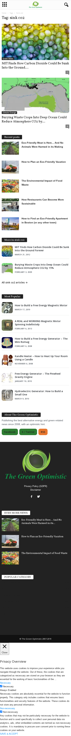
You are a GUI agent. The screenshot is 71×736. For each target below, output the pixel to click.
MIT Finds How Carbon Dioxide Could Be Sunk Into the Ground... (35, 65)
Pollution (7, 607)
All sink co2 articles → (15, 282)
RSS (43, 432)
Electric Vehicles (11, 582)
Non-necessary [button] (7, 708)
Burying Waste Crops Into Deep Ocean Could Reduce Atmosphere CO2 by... (34, 119)
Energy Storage (11, 601)
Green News (8, 58)
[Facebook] (32, 497)
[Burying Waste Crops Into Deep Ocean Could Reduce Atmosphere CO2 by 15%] (35, 96)
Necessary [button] (5, 683)
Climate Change (9, 112)
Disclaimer (35, 490)
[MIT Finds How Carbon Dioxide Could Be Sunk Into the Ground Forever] (35, 42)
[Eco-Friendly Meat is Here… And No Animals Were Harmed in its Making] (10, 524)
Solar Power (9, 588)
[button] (65, 5)
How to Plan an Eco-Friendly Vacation (42, 536)
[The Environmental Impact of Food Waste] (10, 558)
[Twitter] (39, 497)
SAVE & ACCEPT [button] (9, 734)
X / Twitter (28, 432)
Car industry (9, 613)
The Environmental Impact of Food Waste (44, 553)
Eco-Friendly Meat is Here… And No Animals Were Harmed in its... (41, 521)
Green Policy (9, 620)
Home (4, 13)
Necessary (8, 686)
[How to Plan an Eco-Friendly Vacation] (10, 541)
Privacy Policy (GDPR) (35, 486)
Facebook (10, 432)
